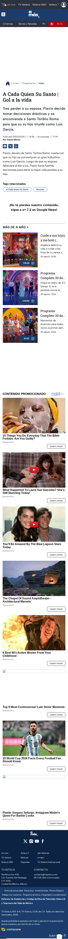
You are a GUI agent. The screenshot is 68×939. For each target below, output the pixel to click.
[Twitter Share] (10, 146)
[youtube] (37, 842)
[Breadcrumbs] (9, 83)
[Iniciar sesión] (63, 5)
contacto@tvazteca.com (46, 874)
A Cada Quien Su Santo (17, 189)
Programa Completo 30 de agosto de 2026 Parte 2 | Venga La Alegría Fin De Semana (51, 275)
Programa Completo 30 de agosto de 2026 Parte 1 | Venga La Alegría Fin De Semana (51, 313)
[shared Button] (16, 146)
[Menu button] (6, 14)
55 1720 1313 (40, 877)
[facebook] (42, 842)
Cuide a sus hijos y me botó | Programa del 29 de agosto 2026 (52, 238)
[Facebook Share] (5, 146)
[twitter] (25, 842)
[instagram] (31, 842)
